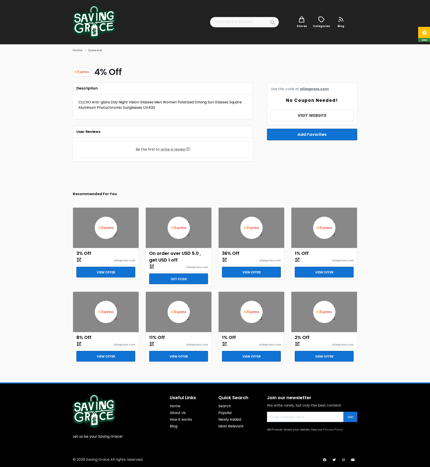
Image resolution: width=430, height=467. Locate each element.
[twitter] (334, 459)
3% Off (83, 253)
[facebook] (324, 459)
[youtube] (353, 459)
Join (350, 417)
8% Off (83, 337)
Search (224, 406)
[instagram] (343, 459)
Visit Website (312, 115)
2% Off (302, 337)
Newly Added (229, 419)
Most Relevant (231, 426)
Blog (173, 426)
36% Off (230, 253)
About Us (178, 412)
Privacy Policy (333, 429)
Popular (225, 412)
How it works (181, 419)
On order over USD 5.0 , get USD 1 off (175, 256)
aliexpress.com (314, 89)
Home (78, 50)
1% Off (302, 253)
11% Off (157, 337)
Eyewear (95, 50)
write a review (173, 149)
